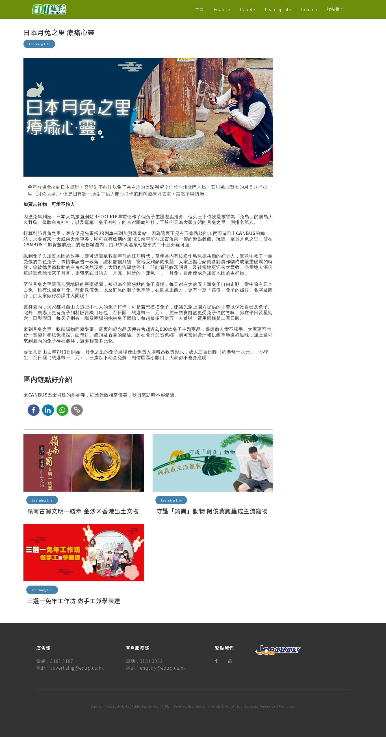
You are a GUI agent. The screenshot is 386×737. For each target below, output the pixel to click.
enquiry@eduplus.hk (163, 667)
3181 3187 (61, 660)
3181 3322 (151, 660)
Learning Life (278, 9)
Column (309, 9)
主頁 (199, 9)
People (247, 9)
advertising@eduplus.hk (77, 667)
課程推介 (335, 9)
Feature (222, 9)
